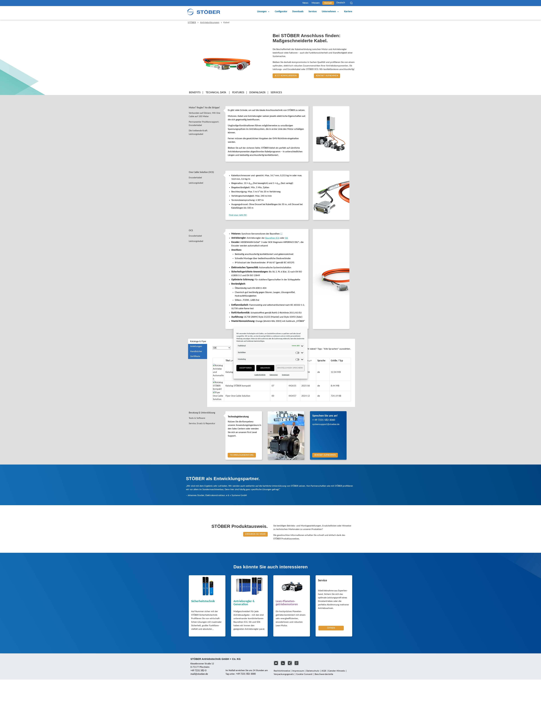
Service (322, 580)
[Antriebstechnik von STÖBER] (203, 12)
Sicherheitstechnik (203, 601)
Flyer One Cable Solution (238, 396)
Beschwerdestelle (324, 674)
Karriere (348, 11)
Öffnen (331, 628)
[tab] (206, 107)
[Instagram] (297, 665)
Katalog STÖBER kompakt (238, 386)
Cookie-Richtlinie (259, 375)
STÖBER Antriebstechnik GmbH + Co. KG (215, 659)
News (305, 3)
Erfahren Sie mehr (255, 534)
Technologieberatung (238, 417)
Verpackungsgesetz (284, 674)
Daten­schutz (312, 671)
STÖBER (192, 22)
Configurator (281, 11)
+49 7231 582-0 (198, 670)
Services (313, 11)
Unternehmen (329, 11)
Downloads (297, 11)
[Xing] (291, 665)
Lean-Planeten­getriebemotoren (287, 603)
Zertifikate (195, 356)
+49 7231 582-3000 (246, 674)
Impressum (285, 375)
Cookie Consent (304, 674)
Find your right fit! (238, 215)
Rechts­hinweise (282, 671)
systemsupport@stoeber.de (325, 424)
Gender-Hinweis (336, 671)
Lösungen (262, 11)
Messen (316, 3)
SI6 (286, 238)
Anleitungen (196, 346)
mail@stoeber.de (199, 674)
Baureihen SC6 (272, 238)
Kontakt (328, 3)
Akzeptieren (245, 368)
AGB (324, 671)
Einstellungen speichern (290, 368)
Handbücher (196, 351)
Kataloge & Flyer (198, 341)
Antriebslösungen (209, 22)
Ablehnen (265, 368)
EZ (281, 234)
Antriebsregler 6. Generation (244, 603)
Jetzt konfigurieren (286, 76)
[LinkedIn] (284, 665)
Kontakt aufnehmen (327, 76)
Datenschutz (274, 375)
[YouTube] (277, 665)
